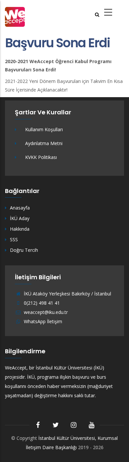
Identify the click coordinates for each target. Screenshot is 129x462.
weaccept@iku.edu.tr (45, 312)
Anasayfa (20, 208)
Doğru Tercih (24, 250)
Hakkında (19, 229)
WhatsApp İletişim (42, 321)
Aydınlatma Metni (44, 143)
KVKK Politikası (41, 157)
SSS (14, 239)
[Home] (15, 16)
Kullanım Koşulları (44, 129)
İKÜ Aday (19, 218)
